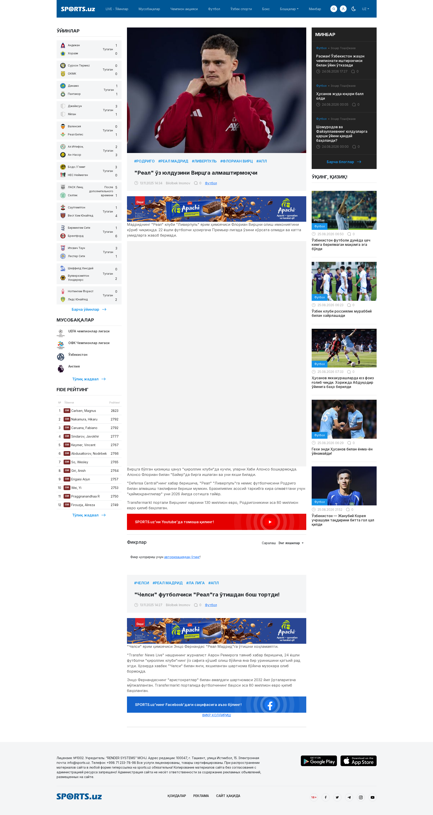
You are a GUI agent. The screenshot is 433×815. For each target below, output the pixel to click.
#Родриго (144, 161)
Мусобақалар (149, 9)
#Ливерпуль (204, 161)
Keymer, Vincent (80, 445)
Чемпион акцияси (184, 9)
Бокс (266, 9)
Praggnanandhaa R (82, 496)
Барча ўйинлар (85, 309)
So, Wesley (76, 462)
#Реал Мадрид (173, 161)
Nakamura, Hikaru (81, 419)
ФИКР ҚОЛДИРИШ (216, 715)
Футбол (214, 9)
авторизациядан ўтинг (182, 557)
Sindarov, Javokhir (82, 436)
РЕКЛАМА (201, 796)
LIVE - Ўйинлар (117, 9)
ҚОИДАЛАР (177, 796)
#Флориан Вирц (236, 161)
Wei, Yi (73, 488)
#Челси (141, 583)
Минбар (315, 9)
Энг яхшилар (289, 543)
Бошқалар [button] (288, 9)
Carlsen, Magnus (80, 411)
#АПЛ (261, 161)
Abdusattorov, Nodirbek (86, 453)
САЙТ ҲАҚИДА (228, 796)
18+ (314, 797)
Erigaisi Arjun (77, 479)
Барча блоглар (340, 162)
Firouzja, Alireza (80, 505)
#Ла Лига (195, 583)
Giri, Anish (75, 471)
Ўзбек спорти (241, 9)
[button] (343, 8)
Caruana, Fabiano (81, 428)
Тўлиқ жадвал (85, 379)
